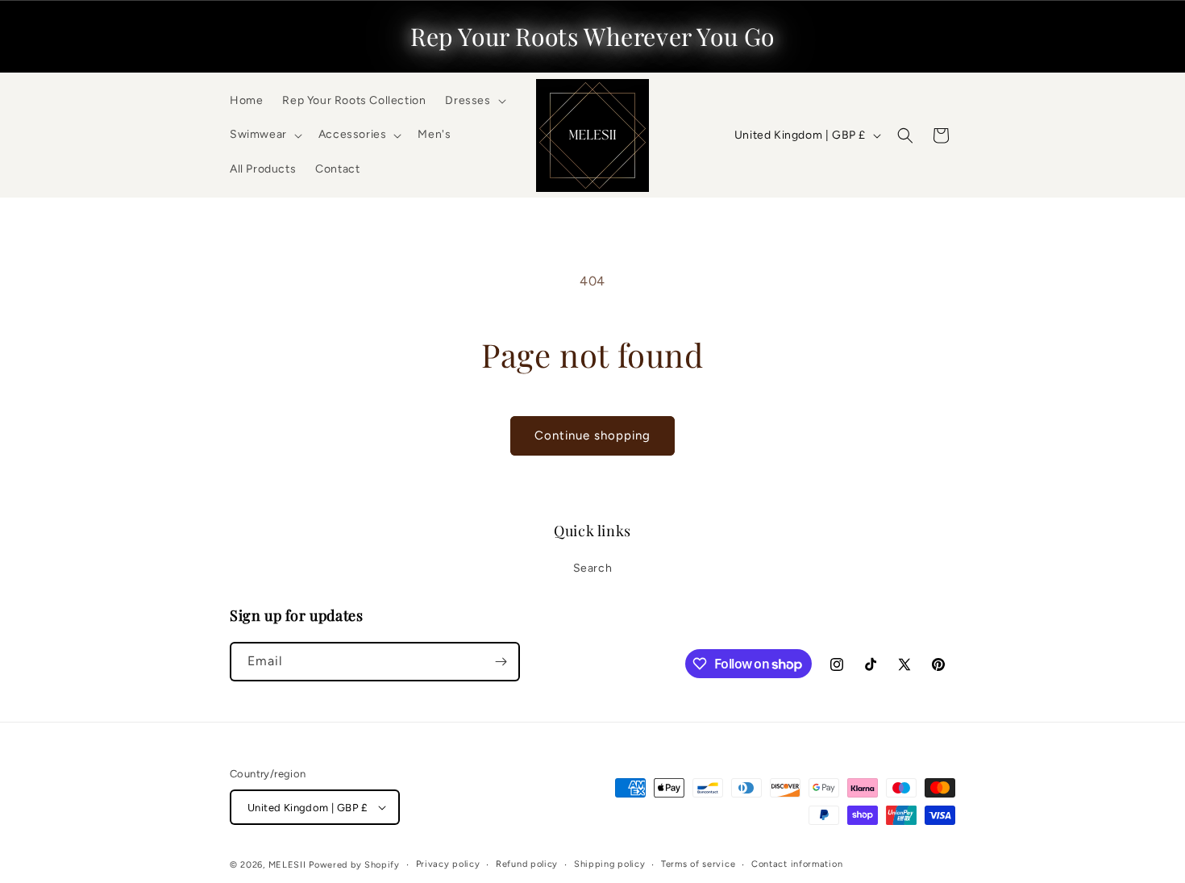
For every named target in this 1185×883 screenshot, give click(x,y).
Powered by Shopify (354, 865)
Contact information (796, 864)
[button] (473, 101)
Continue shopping (592, 435)
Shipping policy (610, 864)
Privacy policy (448, 864)
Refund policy (527, 864)
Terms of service (698, 864)
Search (593, 568)
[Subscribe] (500, 661)
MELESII (287, 865)
